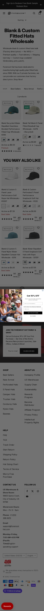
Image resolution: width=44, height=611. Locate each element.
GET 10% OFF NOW (33, 313)
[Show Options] (41, 309)
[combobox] (32, 309)
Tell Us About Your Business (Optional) (32, 306)
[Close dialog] (42, 290)
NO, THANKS (33, 315)
